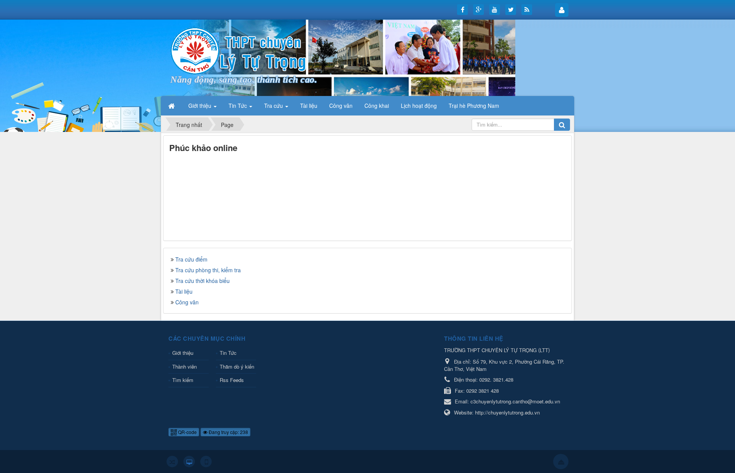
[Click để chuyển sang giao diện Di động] (206, 461)
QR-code (187, 432)
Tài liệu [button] (308, 105)
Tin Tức (228, 352)
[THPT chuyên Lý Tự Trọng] (239, 50)
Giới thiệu (182, 352)
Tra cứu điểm (191, 259)
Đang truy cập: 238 (227, 432)
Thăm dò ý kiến (237, 366)
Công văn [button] (341, 105)
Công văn (187, 302)
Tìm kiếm (182, 380)
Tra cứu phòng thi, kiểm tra (208, 270)
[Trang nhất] (172, 105)
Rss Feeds (232, 380)
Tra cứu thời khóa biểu (202, 280)
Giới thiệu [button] (200, 105)
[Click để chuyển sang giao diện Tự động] (172, 461)
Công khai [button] (376, 105)
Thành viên (184, 366)
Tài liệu (184, 291)
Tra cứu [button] (274, 105)
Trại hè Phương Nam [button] (474, 105)
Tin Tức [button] (238, 105)
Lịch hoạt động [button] (419, 105)
